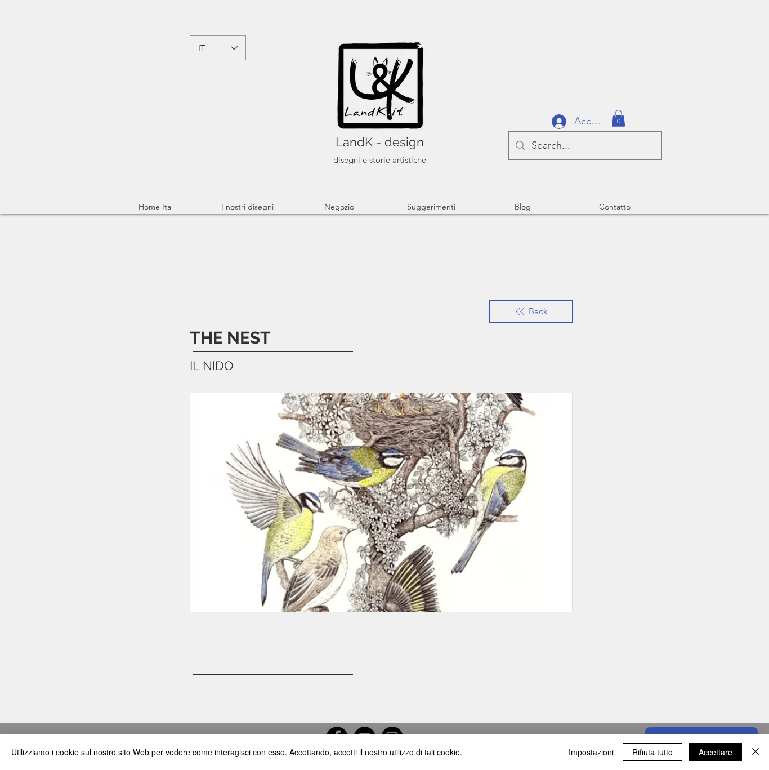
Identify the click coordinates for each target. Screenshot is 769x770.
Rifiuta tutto (652, 752)
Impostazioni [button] (591, 752)
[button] (618, 118)
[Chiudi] (755, 752)
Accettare (715, 752)
